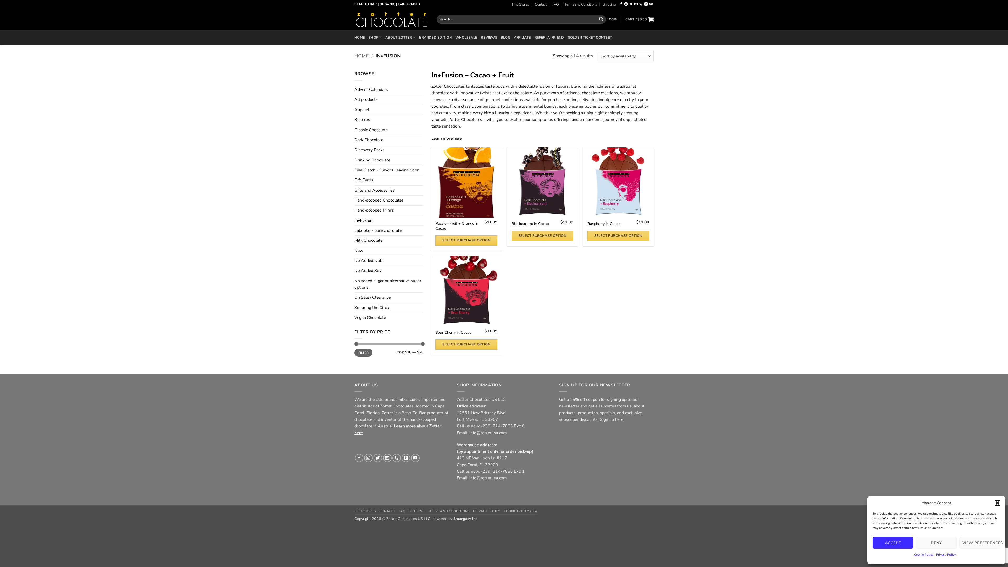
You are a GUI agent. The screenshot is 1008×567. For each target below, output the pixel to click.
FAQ (555, 4)
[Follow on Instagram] (626, 4)
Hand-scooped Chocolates (379, 200)
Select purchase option (466, 240)
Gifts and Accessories (374, 190)
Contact (541, 4)
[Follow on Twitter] (631, 4)
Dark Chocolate (368, 140)
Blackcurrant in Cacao (530, 224)
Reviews (489, 37)
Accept (893, 542)
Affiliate (522, 37)
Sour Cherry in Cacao (453, 332)
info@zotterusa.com (488, 433)
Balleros (362, 120)
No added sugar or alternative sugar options (387, 284)
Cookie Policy (923, 555)
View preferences (981, 542)
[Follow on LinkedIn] (646, 4)
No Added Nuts (369, 261)
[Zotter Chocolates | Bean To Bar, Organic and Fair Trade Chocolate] (391, 19)
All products (366, 99)
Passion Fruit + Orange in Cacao (456, 226)
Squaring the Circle (372, 308)
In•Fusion (363, 220)
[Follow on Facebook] (621, 4)
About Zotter (398, 37)
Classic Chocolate (371, 130)
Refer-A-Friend (549, 37)
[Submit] (601, 19)
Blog (505, 37)
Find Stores (520, 4)
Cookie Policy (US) (520, 511)
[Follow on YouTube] (651, 4)
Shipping (609, 4)
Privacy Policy (946, 555)
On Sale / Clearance (372, 297)
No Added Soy (367, 271)
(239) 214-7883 (497, 426)
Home (359, 37)
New (358, 251)
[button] (997, 503)
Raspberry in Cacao (604, 224)
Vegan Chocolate (370, 318)
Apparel (361, 110)
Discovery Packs (369, 150)
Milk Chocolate (368, 240)
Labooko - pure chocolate (378, 230)
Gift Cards (363, 180)
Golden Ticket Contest (590, 37)
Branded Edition (435, 37)
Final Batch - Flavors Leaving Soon (386, 170)
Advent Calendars (371, 89)
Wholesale (466, 37)
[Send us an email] (636, 4)
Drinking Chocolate (372, 160)
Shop (373, 37)
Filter (363, 353)
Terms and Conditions (581, 4)
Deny (936, 542)
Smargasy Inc (465, 518)
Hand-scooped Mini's (374, 210)
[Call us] (641, 4)
